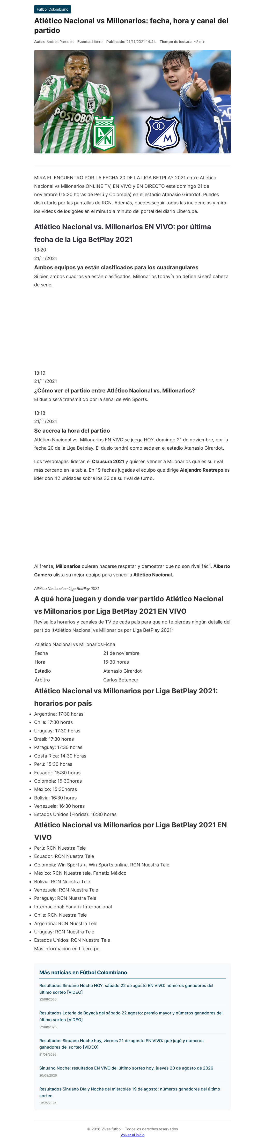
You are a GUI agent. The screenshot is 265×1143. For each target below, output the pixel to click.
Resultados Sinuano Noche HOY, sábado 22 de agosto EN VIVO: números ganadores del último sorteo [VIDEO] (126, 989)
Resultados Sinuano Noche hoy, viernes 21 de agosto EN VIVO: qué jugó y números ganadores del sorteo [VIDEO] (121, 1044)
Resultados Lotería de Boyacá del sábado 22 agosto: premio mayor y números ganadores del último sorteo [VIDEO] (131, 1016)
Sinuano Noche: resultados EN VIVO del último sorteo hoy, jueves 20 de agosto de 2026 (126, 1068)
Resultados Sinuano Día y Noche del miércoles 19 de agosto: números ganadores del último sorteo (129, 1092)
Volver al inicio (132, 1135)
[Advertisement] (132, 331)
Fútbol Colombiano (52, 9)
